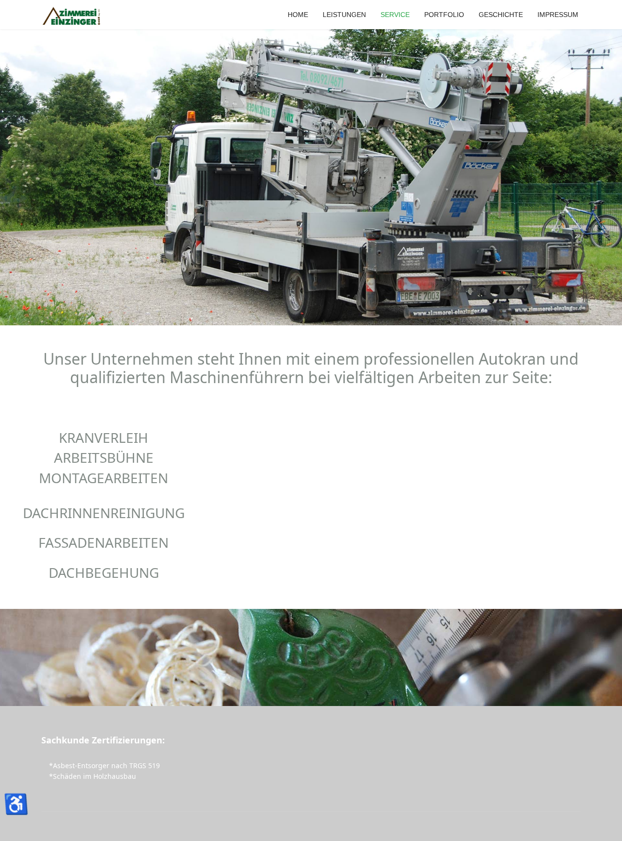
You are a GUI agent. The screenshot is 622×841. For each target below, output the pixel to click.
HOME (298, 14)
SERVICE (395, 14)
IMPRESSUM (557, 14)
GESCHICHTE (501, 14)
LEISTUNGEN (344, 14)
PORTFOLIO (444, 14)
